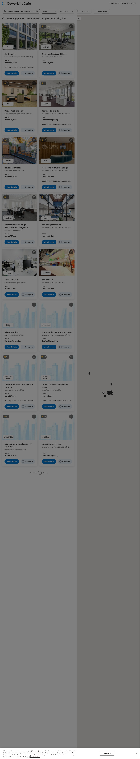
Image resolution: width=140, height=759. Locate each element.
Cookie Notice (35, 757)
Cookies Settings (107, 753)
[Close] (136, 753)
